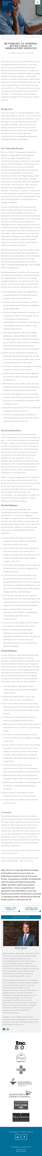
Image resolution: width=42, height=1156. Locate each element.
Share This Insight (10, 908)
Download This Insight (31, 908)
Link (7, 67)
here (16, 853)
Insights (10, 37)
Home (3, 37)
